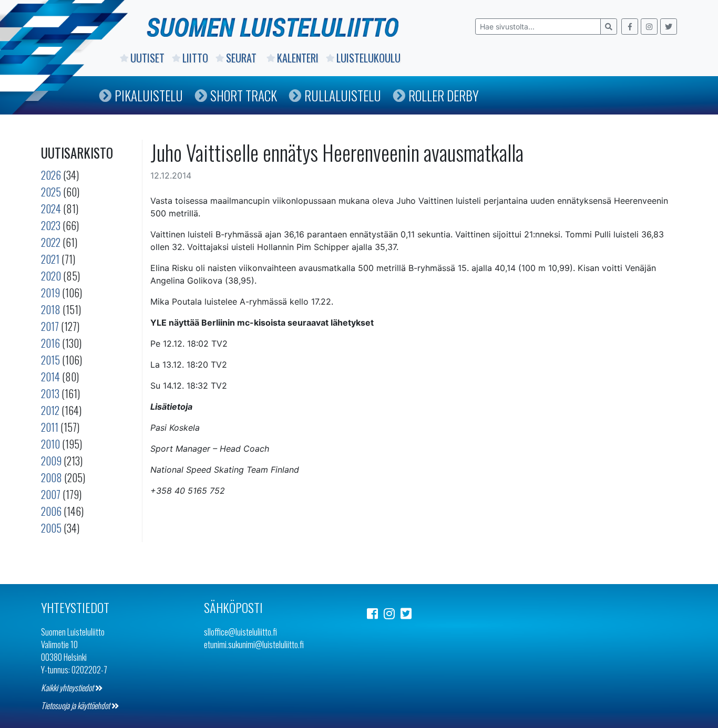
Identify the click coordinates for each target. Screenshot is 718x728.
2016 (50, 343)
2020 (51, 276)
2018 (50, 309)
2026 (51, 175)
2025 (51, 192)
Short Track (243, 95)
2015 (50, 360)
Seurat (242, 58)
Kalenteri (298, 58)
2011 (49, 427)
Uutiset (147, 58)
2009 (51, 461)
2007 (50, 494)
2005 (51, 528)
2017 (50, 326)
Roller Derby (443, 95)
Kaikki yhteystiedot (68, 687)
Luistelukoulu (368, 58)
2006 (51, 511)
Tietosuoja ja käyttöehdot (76, 705)
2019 (50, 292)
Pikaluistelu (149, 95)
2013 (50, 393)
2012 (50, 410)
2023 (50, 225)
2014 (50, 376)
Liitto (195, 58)
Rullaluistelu (342, 95)
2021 (50, 259)
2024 (51, 208)
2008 (51, 477)
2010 (50, 444)
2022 (50, 242)
